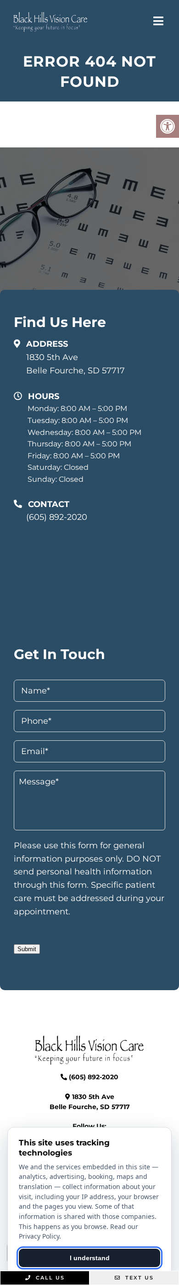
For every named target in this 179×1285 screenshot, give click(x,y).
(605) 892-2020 (56, 517)
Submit (26, 949)
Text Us (138, 1277)
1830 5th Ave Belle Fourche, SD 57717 (75, 364)
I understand (90, 1258)
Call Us (49, 1277)
